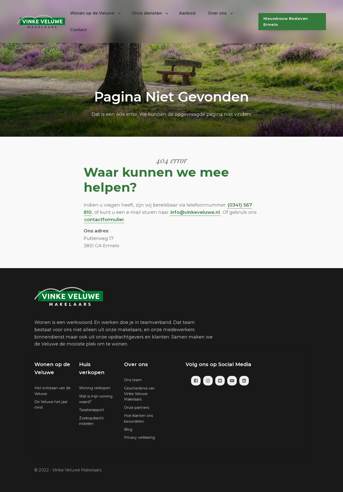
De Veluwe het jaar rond (51, 405)
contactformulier (104, 219)
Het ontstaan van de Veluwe (52, 391)
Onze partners (136, 407)
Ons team (133, 380)
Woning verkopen (94, 388)
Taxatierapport (91, 410)
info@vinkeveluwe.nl (195, 212)
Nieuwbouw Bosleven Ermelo (285, 21)
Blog (128, 429)
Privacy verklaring (139, 437)
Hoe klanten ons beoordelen (138, 418)
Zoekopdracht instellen (91, 421)
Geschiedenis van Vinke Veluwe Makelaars (139, 394)
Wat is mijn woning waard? (95, 399)
